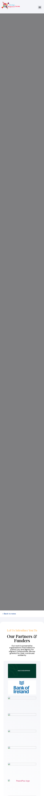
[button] (40, 7)
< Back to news (9, 613)
